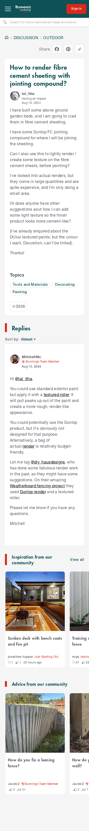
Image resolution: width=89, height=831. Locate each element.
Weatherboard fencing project (37, 485)
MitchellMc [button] (31, 357)
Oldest (27, 339)
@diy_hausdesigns (48, 461)
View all (77, 560)
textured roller (56, 394)
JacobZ (14, 784)
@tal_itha (23, 378)
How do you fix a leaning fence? (31, 763)
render (28, 446)
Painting (20, 292)
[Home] (6, 38)
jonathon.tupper (20, 657)
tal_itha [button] (28, 93)
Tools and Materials (30, 285)
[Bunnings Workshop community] (23, 9)
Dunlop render (33, 491)
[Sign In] (76, 9)
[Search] (5, 22)
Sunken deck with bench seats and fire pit (35, 641)
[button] (15, 96)
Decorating (65, 285)
